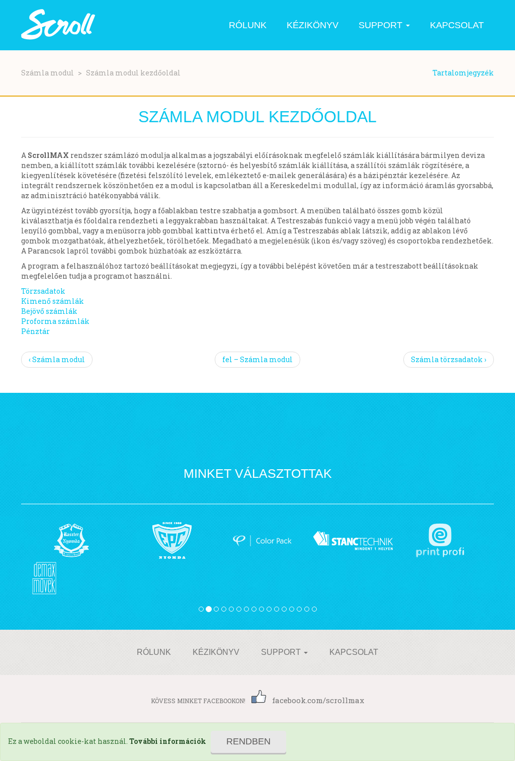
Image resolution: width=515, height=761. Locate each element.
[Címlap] (59, 25)
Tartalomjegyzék (463, 72)
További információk (167, 741)
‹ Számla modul (57, 359)
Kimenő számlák (52, 301)
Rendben (248, 741)
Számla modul (47, 72)
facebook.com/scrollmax (318, 700)
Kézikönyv (312, 25)
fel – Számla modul (257, 359)
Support (382, 25)
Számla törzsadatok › (448, 359)
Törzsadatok (43, 291)
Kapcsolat (457, 25)
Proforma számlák (55, 321)
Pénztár (35, 331)
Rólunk (248, 25)
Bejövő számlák (49, 311)
